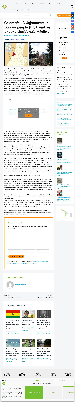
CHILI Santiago (52, 374)
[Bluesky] (72, 23)
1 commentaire (40, 358)
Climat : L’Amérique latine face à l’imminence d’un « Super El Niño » (64, 114)
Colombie (24, 329)
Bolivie (7, 333)
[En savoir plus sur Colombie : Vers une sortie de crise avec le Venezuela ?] (28, 314)
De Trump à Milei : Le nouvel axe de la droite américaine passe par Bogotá (64, 109)
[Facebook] (72, 5)
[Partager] (72, 32)
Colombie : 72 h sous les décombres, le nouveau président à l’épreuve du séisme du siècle (64, 104)
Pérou (38, 333)
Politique (12, 333)
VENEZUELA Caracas (37, 374)
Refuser (53, 392)
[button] (26, 3)
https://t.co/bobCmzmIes (16, 112)
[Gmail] (72, 26)
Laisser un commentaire (11, 331)
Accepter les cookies (34, 392)
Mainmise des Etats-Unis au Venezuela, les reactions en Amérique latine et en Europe (63, 123)
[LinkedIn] (72, 18)
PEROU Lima (22, 374)
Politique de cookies (28, 112)
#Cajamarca (13, 109)
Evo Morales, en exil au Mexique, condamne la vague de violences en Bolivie (12, 324)
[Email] (72, 29)
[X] (72, 7)
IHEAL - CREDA (61, 93)
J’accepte (28, 115)
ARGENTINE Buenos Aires (68, 374)
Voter (64, 57)
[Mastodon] (72, 21)
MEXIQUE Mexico (7, 374)
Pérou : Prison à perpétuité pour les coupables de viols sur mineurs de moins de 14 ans (43, 324)
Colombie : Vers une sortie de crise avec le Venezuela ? (28, 322)
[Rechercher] (51, 15)
